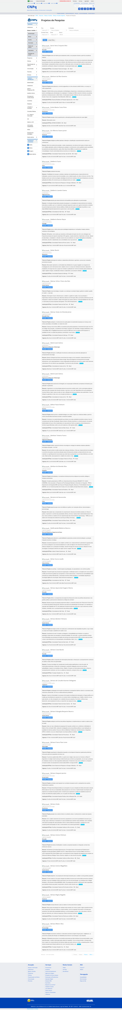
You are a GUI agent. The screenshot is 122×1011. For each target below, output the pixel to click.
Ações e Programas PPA (30, 89)
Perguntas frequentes (60, 13)
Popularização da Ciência (31, 64)
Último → (91, 954)
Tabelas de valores (30, 46)
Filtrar (45, 40)
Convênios (29, 100)
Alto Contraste (84, 3)
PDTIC (28, 129)
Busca (60, 32)
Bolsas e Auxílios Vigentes (59, 15)
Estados (52, 28)
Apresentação (31, 33)
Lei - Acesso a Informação (30, 115)
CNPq (36, 15)
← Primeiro (74, 954)
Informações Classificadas (30, 125)
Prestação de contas (31, 54)
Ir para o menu (39, 3)
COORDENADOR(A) (46, 47)
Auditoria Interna (31, 93)
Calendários (31, 50)
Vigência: (44, 71)
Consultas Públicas (31, 111)
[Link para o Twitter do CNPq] (88, 9)
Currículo (50, 51)
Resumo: (44, 60)
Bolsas (29, 36)
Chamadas (30, 43)
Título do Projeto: (46, 55)
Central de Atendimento (70, 13)
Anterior (80, 954)
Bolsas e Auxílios (48, 15)
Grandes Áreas (44, 32)
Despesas (29, 103)
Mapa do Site (91, 3)
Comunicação (30, 68)
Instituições (71, 28)
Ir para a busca (46, 3)
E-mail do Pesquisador (83, 13)
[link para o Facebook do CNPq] (85, 9)
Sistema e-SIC (30, 122)
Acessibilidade (77, 3)
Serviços (76, 13)
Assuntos (41, 15)
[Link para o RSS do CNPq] (94, 9)
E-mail (44, 51)
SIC (28, 119)
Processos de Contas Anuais (30, 97)
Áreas (51, 32)
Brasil (31, 1)
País (42, 28)
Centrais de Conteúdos (30, 141)
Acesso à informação (40, 1)
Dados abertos (30, 137)
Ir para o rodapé (54, 3)
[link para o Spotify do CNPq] (90, 9)
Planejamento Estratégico (30, 133)
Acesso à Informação (31, 79)
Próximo (86, 954)
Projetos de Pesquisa (71, 15)
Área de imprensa (91, 13)
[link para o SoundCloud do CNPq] (82, 9)
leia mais (79, 66)
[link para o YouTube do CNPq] (79, 9)
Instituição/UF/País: (47, 69)
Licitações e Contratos (30, 107)
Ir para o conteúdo (31, 3)
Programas (29, 58)
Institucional (30, 27)
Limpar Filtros (51, 40)
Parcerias (29, 71)
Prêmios (29, 61)
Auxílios (30, 39)
